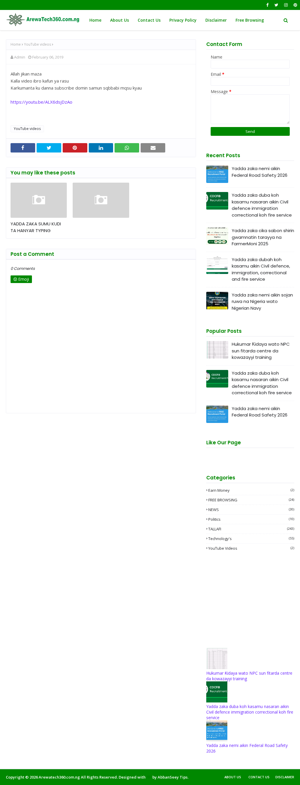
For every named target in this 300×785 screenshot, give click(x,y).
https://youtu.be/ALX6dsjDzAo (41, 102)
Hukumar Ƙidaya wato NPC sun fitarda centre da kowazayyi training (261, 350)
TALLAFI (251, 529)
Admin (19, 57)
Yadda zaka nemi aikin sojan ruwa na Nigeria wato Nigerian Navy (262, 301)
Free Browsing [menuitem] (250, 20)
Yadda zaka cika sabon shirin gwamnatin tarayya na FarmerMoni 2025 (263, 237)
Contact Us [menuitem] (149, 20)
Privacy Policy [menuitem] (183, 20)
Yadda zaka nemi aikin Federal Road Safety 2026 (259, 171)
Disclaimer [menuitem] (216, 20)
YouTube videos (37, 44)
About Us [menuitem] (119, 20)
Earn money (251, 490)
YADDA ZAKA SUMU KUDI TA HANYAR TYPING (36, 227)
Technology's (251, 538)
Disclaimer (284, 777)
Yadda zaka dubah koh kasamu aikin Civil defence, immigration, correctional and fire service (261, 269)
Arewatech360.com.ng (59, 777)
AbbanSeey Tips (173, 777)
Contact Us (259, 777)
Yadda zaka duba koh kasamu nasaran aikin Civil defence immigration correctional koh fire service (262, 205)
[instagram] (286, 5)
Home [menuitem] (95, 20)
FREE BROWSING (251, 500)
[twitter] (276, 5)
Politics (251, 519)
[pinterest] (294, 5)
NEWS (251, 509)
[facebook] (267, 5)
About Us (232, 777)
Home (16, 44)
